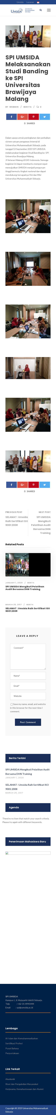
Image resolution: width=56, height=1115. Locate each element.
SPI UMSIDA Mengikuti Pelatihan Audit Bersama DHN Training (24, 588)
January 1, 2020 (14, 582)
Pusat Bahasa (12, 1048)
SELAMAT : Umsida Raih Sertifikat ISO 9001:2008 (27, 610)
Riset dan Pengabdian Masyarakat (21, 1084)
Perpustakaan (12, 1053)
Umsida (20, 2)
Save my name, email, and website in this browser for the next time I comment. (28, 708)
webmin (14, 106)
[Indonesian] (38, 2)
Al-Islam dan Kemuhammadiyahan (21, 1038)
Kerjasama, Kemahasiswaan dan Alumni (24, 1089)
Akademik (10, 1079)
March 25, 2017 (13, 604)
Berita (27, 106)
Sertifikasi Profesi (14, 1043)
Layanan (30, 2)
